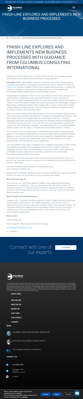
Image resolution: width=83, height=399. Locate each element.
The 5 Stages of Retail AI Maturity (27, 350)
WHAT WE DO (16, 305)
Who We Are (16, 300)
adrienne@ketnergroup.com (19, 228)
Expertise (15, 309)
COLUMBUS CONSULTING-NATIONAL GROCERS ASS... (32, 332)
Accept (45, 394)
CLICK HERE (66, 247)
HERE (76, 2)
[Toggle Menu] (74, 7)
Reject (57, 394)
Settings (68, 394)
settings (25, 397)
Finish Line (11, 87)
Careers (14, 322)
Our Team (15, 313)
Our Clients (16, 318)
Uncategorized (15, 38)
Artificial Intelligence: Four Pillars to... (30, 341)
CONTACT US (12, 357)
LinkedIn (15, 376)
